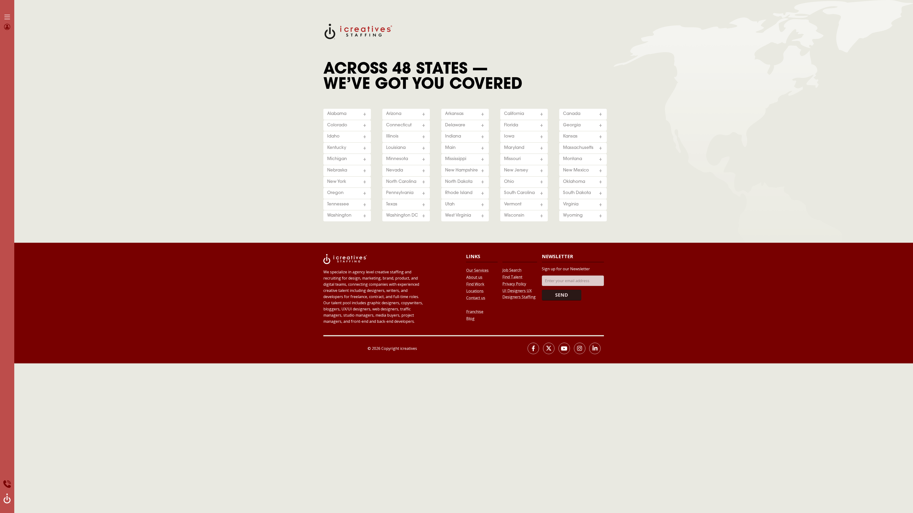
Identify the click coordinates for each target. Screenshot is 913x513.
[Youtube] (564, 348)
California (514, 114)
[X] (548, 348)
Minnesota (397, 159)
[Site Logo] (358, 31)
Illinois (392, 136)
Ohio (509, 182)
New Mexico (576, 170)
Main (450, 148)
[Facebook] (533, 348)
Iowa (509, 136)
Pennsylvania (399, 193)
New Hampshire (461, 170)
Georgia (572, 125)
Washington (339, 216)
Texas (391, 204)
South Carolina (519, 193)
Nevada (394, 170)
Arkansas (454, 114)
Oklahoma (574, 182)
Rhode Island (458, 193)
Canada (571, 114)
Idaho (333, 136)
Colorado (337, 125)
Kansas (570, 136)
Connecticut (399, 125)
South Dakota (577, 193)
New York (336, 182)
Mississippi (455, 159)
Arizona (393, 114)
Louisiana (396, 148)
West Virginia (458, 216)
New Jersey (516, 170)
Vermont (512, 204)
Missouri (512, 159)
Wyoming (573, 216)
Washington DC (402, 216)
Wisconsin (514, 216)
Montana (572, 159)
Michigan (337, 159)
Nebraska (337, 170)
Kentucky (336, 148)
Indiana (453, 136)
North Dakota (458, 182)
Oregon (335, 193)
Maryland (514, 148)
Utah (450, 204)
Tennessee (338, 204)
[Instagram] (579, 348)
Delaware (455, 125)
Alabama (336, 114)
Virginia (570, 204)
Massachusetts (578, 148)
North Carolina (401, 182)
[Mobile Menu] (7, 17)
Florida (511, 125)
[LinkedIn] (595, 348)
